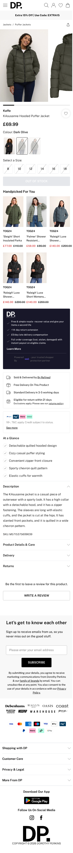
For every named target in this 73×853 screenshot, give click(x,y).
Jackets (7, 24)
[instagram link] (30, 829)
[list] (35, 66)
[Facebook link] (40, 829)
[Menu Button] (5, 5)
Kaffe (7, 108)
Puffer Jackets (23, 24)
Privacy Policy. (35, 704)
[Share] (65, 24)
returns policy (56, 408)
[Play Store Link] (35, 812)
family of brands (32, 692)
